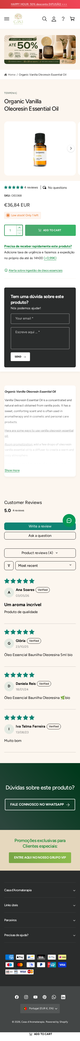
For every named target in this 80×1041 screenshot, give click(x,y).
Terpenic (10, 93)
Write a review (40, 526)
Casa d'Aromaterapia (32, 1021)
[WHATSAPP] (63, 18)
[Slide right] (70, 148)
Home (12, 74)
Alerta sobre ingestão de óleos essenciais (35, 270)
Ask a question (40, 535)
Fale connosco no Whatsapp (37, 804)
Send (18, 356)
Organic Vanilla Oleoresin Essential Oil (42, 74)
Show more (12, 470)
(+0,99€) (50, 258)
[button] (7, 18)
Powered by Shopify (57, 1021)
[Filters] (9, 565)
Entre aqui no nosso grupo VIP (40, 857)
